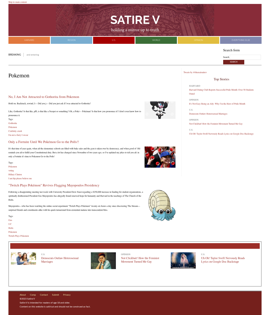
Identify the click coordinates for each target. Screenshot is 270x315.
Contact (44, 295)
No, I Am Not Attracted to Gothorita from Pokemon (43, 96)
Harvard (29, 40)
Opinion (198, 40)
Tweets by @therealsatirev (195, 72)
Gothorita (12, 123)
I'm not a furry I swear (18, 134)
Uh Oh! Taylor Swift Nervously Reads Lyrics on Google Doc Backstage (221, 133)
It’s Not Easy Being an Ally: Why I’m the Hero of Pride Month (217, 103)
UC (10, 223)
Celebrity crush (15, 130)
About (23, 295)
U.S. (114, 40)
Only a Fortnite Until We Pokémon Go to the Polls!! (43, 141)
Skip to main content (17, 1)
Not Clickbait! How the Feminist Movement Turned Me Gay (216, 123)
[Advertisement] (41, 86)
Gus (10, 219)
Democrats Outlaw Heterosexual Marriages (208, 113)
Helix (10, 227)
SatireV (135, 20)
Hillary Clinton (15, 174)
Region (72, 40)
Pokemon (12, 127)
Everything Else (241, 40)
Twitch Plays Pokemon (18, 235)
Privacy (66, 295)
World (156, 40)
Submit (55, 295)
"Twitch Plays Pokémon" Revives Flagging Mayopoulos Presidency (53, 185)
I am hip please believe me (20, 178)
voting (11, 170)
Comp (33, 295)
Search (226, 57)
